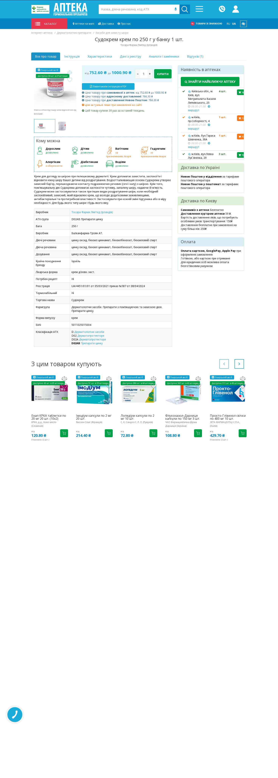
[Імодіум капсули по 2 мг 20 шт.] (94, 393)
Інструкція (72, 56)
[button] (239, 364)
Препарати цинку (92, 343)
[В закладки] (69, 80)
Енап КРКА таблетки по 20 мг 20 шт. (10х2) (48, 417)
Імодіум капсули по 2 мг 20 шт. (93, 417)
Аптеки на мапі (84, 23)
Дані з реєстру (130, 56)
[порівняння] (69, 72)
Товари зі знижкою (209, 23)
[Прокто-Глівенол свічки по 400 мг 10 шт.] (228, 393)
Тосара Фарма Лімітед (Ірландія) (92, 212)
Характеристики (100, 56)
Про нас (125, 23)
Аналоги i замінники (164, 56)
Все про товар (45, 56)
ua (234, 23)
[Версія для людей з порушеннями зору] (243, 23)
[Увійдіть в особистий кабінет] (235, 9)
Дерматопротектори (90, 335)
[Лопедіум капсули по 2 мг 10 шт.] (139, 393)
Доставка (107, 23)
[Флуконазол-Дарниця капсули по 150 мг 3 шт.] (183, 393)
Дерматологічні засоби (89, 332)
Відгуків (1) (195, 56)
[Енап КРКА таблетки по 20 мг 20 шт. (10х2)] (49, 393)
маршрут (193, 110)
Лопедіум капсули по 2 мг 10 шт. (137, 417)
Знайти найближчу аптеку (211, 82)
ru (228, 23)
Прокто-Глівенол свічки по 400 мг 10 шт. (228, 417)
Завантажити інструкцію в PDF (109, 86)
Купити (163, 74)
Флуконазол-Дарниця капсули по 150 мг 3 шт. (182, 417)
